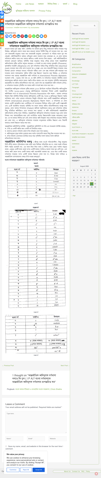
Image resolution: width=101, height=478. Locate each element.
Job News (29, 4)
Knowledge (75, 81)
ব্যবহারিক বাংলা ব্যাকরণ (20, 27)
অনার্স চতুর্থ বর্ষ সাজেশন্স (78, 42)
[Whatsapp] (34, 36)
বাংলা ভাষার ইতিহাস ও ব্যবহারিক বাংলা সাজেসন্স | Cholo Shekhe (38, 389)
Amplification (76, 64)
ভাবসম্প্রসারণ (75, 144)
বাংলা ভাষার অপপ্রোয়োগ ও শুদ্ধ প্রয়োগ (83, 134)
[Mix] (30, 36)
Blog (75, 4)
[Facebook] (7, 36)
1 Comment (9, 27)
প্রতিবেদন (74, 120)
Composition (76, 71)
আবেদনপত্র (75, 107)
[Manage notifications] (96, 473)
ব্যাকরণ (41, 4)
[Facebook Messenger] (41, 36)
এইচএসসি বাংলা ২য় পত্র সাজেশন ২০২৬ (83, 52)
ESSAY (74, 77)
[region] (25, 462)
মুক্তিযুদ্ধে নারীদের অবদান (25, 11)
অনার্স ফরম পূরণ (76, 97)
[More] (45, 36)
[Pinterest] (22, 36)
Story (74, 91)
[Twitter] (10, 36)
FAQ (82, 471)
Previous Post (8, 365)
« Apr (74, 196)
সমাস (73, 147)
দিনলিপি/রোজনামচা (77, 114)
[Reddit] (14, 36)
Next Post (65, 365)
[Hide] (1, 48)
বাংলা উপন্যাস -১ (77, 127)
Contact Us (76, 471)
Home (18, 4)
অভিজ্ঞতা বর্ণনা (76, 104)
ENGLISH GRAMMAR (79, 74)
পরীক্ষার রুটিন (76, 117)
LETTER (75, 84)
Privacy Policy (45, 11)
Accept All (39, 470)
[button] (58, 4)
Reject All (26, 470)
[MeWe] (26, 36)
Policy (88, 471)
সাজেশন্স (74, 150)
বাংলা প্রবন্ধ (75, 131)
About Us (67, 471)
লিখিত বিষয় (52, 4)
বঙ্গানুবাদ (74, 124)
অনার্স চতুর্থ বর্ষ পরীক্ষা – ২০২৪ (80, 49)
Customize (13, 470)
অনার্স (65, 4)
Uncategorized (77, 94)
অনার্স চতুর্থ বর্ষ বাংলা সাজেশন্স (80, 39)
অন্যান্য (74, 101)
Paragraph (75, 87)
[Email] (37, 36)
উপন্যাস (74, 111)
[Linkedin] (18, 36)
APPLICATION (77, 67)
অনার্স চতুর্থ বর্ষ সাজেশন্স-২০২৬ (81, 45)
